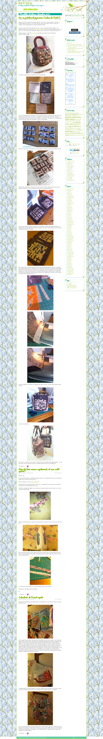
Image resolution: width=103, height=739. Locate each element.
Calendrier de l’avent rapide (31, 597)
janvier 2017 (70, 194)
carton (78, 120)
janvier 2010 (70, 267)
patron (74, 131)
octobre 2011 (70, 239)
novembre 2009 (71, 270)
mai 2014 (69, 204)
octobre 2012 (70, 222)
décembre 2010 (71, 252)
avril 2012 (69, 231)
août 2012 (70, 225)
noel (78, 129)
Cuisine (69, 169)
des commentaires (72, 286)
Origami (69, 173)
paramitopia (34, 737)
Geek (80, 126)
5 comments (59, 472)
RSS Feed (87, 1)
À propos (30, 9)
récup (67, 135)
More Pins (70, 103)
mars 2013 (70, 217)
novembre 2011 (71, 238)
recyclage (78, 133)
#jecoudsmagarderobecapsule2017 (72, 113)
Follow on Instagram (75, 32)
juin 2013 (69, 213)
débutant (72, 126)
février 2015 (70, 201)
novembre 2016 (71, 196)
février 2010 (70, 266)
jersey (77, 128)
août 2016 (70, 199)
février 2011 (70, 249)
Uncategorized (70, 180)
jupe (80, 128)
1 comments (59, 599)
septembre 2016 (71, 197)
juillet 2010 (70, 259)
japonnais (74, 128)
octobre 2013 (70, 210)
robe (82, 133)
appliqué (74, 114)
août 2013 (70, 211)
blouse (81, 114)
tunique (78, 135)
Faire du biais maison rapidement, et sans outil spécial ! (39, 470)
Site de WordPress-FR (72, 287)
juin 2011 (69, 245)
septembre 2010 (71, 256)
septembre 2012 (71, 224)
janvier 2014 (70, 208)
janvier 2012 (70, 235)
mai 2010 (69, 261)
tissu (76, 135)
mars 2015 (70, 200)
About (35, 9)
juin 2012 (69, 228)
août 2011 (69, 242)
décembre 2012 (71, 221)
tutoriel (69, 178)
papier (81, 129)
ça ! (37, 485)
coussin (71, 123)
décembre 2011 (71, 236)
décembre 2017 (71, 189)
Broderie (69, 164)
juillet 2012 (70, 227)
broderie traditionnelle (73, 117)
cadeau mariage (78, 119)
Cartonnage (70, 166)
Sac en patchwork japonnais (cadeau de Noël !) (39, 17)
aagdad (70, 145)
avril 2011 (69, 246)
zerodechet (82, 135)
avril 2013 (69, 215)
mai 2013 (69, 214)
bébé (67, 119)
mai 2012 (69, 229)
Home (25, 9)
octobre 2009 (70, 271)
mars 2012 (70, 232)
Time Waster (70, 176)
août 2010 (70, 257)
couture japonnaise (70, 124)
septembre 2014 (71, 203)
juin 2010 (69, 260)
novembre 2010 (71, 253)
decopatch (78, 124)
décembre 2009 (71, 268)
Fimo (69, 170)
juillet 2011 (70, 243)
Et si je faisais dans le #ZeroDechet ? (75, 44)
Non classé (70, 171)
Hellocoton (74, 145)
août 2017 (70, 190)
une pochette (34, 33)
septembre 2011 (71, 241)
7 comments (59, 19)
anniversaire (68, 114)
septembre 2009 (71, 273)
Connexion (70, 283)
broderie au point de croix (74, 115)
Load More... (74, 30)
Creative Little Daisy (35, 481)
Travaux (69, 177)
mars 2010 (70, 264)
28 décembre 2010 (32, 19)
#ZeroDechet (70, 162)
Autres (69, 163)
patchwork (69, 131)
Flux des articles (72, 285)
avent (78, 114)
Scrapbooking (72, 135)
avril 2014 (69, 206)
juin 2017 (69, 192)
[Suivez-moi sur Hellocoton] (74, 144)
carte (76, 120)
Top (74, 737)
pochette (67, 133)
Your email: (67, 61)
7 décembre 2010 (29, 472)
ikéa (70, 128)
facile (77, 126)
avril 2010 (69, 263)
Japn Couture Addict (38, 29)
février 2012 (70, 234)
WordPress (44, 737)
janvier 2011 (70, 250)
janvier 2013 (70, 220)
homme (67, 128)
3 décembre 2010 (31, 599)
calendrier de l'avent (69, 120)
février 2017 (70, 193)
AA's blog (25, 3)
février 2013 (70, 218)
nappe (71, 129)
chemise (67, 123)
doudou (67, 126)
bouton (66, 115)
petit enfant (78, 131)
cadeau (71, 119)
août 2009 (70, 274)
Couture (77, 123)
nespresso (75, 129)
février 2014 (70, 207)
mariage (67, 129)
